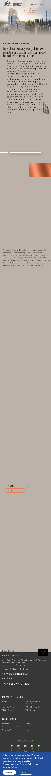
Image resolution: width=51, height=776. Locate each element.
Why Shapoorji (32, 707)
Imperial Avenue (9, 707)
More (43, 651)
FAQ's (28, 727)
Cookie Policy (10, 767)
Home (4, 701)
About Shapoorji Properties (33, 703)
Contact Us (7, 730)
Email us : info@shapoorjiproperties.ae (19, 665)
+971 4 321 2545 (15, 684)
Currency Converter (11, 727)
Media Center (8, 710)
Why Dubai (30, 710)
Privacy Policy (26, 764)
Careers (29, 724)
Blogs (28, 730)
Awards (5, 724)
